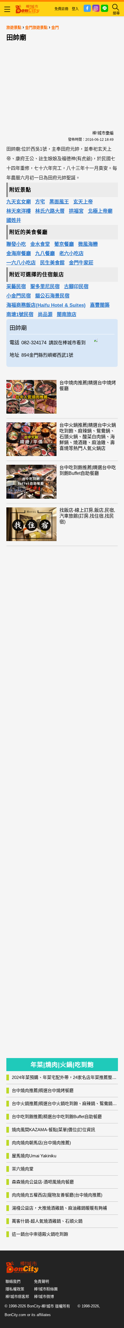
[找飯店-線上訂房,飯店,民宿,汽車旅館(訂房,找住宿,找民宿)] (31, 524)
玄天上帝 (83, 202)
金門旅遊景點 (36, 27)
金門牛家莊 (81, 263)
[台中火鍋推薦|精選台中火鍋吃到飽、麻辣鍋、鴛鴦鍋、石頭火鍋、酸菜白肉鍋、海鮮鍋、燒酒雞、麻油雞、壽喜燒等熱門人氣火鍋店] (31, 439)
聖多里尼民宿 (45, 286)
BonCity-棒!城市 (40, 1306)
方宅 (40, 202)
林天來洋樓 (18, 211)
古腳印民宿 (76, 286)
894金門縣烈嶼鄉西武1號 (47, 355)
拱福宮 (76, 211)
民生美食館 (52, 263)
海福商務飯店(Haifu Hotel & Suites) (46, 305)
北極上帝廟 (100, 211)
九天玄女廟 (18, 202)
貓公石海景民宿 (52, 296)
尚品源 (45, 314)
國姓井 (13, 220)
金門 (55, 27)
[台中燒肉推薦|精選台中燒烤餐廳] (31, 397)
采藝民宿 (16, 286)
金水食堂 (40, 244)
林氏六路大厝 (50, 211)
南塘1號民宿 (19, 314)
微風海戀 (88, 244)
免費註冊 (61, 9)
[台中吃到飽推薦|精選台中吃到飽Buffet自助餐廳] (31, 481)
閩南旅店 (66, 314)
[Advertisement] (62, 80)
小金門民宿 (18, 296)
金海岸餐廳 (18, 253)
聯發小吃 (16, 244)
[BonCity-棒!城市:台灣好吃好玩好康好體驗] (27, 8)
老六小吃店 (71, 253)
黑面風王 (59, 202)
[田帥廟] (104, 339)
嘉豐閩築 (100, 305)
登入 (75, 9)
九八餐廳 (45, 253)
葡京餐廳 (64, 244)
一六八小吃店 (21, 263)
